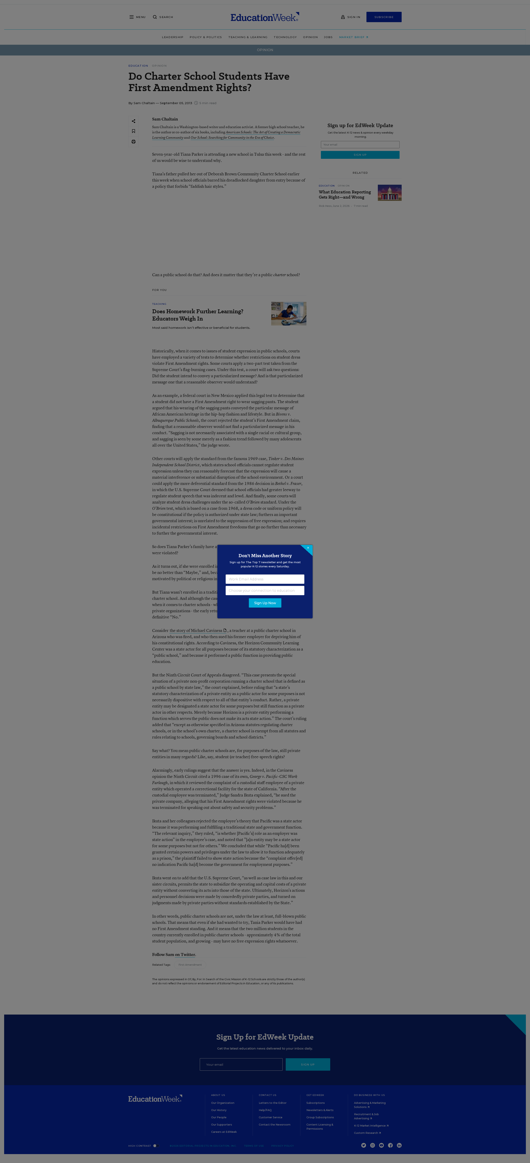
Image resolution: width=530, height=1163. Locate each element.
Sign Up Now (265, 603)
